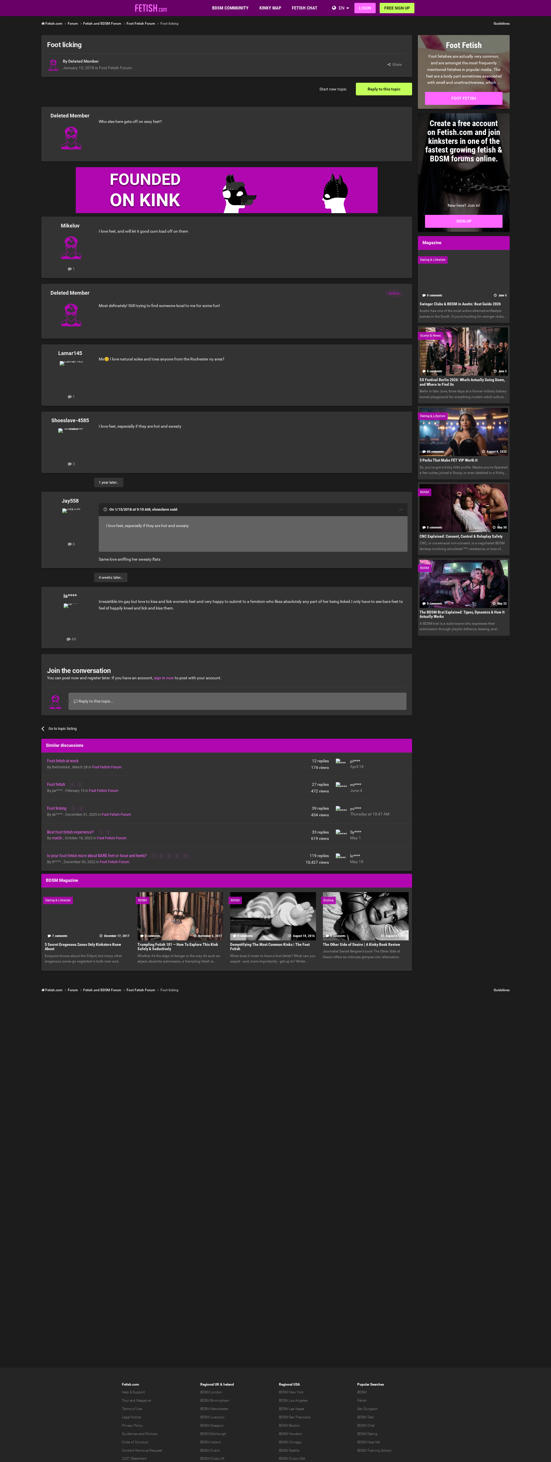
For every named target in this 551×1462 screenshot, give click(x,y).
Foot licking (57, 808)
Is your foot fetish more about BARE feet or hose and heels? (97, 855)
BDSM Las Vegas (291, 1409)
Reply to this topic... (96, 701)
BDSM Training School (374, 1451)
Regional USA (289, 1384)
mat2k (57, 838)
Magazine (143, 1401)
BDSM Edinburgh (213, 1434)
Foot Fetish (463, 98)
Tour (125, 1401)
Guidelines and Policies (139, 1434)
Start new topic (332, 89)
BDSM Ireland (210, 1442)
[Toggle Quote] (105, 509)
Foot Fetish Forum (115, 67)
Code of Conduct (135, 1442)
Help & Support (133, 1392)
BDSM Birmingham (214, 1401)
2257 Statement (134, 1459)
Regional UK (209, 1384)
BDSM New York (291, 1392)
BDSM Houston (290, 1434)
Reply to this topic (384, 89)
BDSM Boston (289, 1426)
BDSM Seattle (289, 1451)
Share (396, 64)
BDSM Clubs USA (292, 1459)
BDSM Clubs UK (212, 1459)
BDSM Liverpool (212, 1417)
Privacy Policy (132, 1426)
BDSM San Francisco (295, 1417)
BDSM (361, 1392)
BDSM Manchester (214, 1409)
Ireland (228, 1384)
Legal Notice (131, 1417)
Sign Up (464, 221)
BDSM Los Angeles (293, 1401)
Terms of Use (132, 1409)
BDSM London (211, 1392)
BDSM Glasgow (212, 1426)
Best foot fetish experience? (71, 832)
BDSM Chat (366, 1426)
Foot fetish (56, 784)
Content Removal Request (142, 1451)
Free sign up (397, 8)
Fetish (362, 1401)
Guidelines (502, 24)
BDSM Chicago (290, 1442)
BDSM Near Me (368, 1442)
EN (341, 8)
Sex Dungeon (367, 1409)
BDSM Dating (367, 1434)
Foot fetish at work (63, 760)
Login (365, 8)
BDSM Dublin (210, 1451)
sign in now (164, 678)
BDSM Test (365, 1417)
